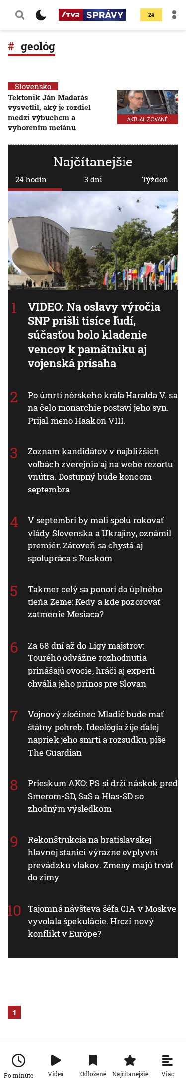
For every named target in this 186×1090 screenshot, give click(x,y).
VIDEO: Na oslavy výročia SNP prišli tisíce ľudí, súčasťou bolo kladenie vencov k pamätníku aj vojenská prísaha (94, 334)
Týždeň (155, 179)
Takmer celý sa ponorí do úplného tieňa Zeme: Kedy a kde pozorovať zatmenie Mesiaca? (95, 601)
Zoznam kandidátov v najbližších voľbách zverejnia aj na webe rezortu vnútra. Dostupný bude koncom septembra (100, 470)
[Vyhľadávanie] (20, 15)
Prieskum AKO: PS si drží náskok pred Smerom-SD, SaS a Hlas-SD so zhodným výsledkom (103, 795)
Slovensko (33, 86)
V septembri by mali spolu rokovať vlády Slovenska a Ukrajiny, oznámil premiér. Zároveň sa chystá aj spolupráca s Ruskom (100, 539)
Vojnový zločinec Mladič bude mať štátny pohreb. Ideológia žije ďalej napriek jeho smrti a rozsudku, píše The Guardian (97, 733)
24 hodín (31, 179)
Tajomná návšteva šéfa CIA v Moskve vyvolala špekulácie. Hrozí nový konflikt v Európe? (102, 921)
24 (151, 15)
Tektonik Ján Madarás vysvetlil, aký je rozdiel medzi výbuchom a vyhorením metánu (49, 112)
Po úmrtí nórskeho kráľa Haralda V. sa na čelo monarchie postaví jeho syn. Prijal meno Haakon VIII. (103, 407)
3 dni (93, 179)
